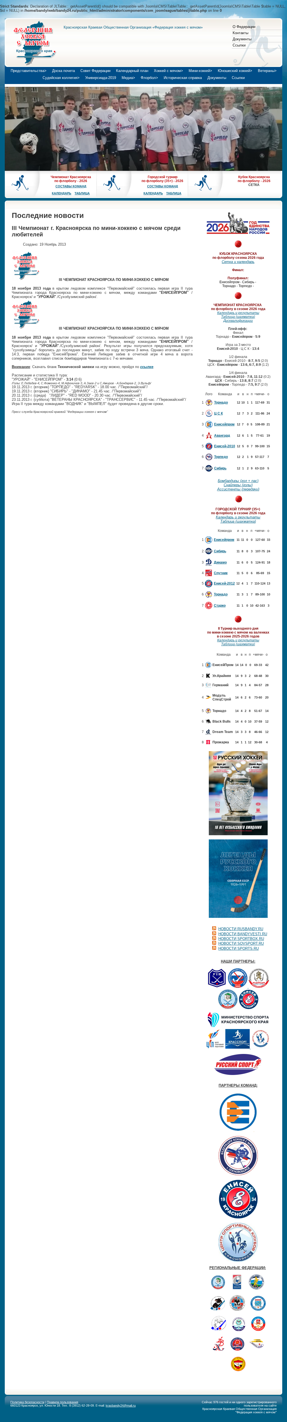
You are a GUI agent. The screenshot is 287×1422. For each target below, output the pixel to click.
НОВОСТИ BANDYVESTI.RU (242, 934)
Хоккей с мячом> (168, 71)
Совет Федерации (95, 71)
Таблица (82, 193)
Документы (242, 39)
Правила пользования (62, 1402)
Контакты (240, 33)
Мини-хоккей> (200, 71)
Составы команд (70, 186)
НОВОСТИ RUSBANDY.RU (240, 929)
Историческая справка (183, 78)
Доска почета (63, 71)
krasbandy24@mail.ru (121, 1405)
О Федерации (244, 27)
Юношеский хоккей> (235, 71)
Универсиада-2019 (100, 78)
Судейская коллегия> (61, 78)
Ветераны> (267, 71)
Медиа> (128, 78)
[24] (26, 280)
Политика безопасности (27, 1402)
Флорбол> (149, 78)
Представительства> (29, 71)
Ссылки (239, 45)
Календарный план (132, 71)
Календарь (61, 193)
